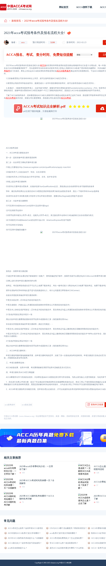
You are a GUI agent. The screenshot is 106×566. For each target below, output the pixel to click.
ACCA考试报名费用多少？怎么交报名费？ (67, 538)
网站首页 (63, 7)
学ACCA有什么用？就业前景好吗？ (64, 543)
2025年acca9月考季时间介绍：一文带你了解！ (36, 467)
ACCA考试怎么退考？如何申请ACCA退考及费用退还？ (26, 528)
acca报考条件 (10, 405)
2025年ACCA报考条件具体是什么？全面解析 (25, 538)
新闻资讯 (16, 20)
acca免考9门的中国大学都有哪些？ (63, 533)
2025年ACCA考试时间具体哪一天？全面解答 (36, 481)
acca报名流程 (27, 405)
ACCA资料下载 (84, 7)
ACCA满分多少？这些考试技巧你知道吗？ (25, 543)
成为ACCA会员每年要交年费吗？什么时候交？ (68, 548)
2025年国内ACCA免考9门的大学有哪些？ (24, 533)
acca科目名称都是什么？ (17, 548)
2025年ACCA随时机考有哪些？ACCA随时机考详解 (36, 497)
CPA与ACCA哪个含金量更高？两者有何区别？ (68, 528)
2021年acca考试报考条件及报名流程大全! (46, 20)
